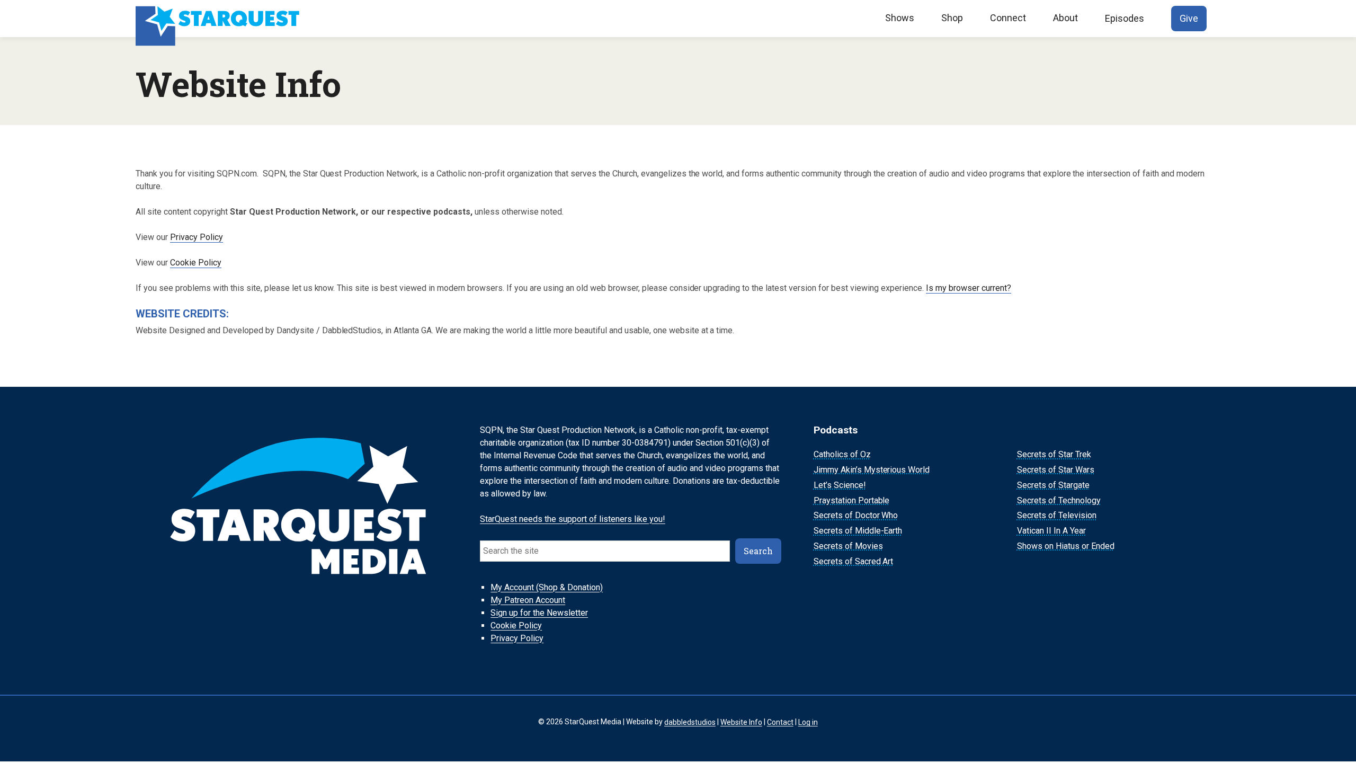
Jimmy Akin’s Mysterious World (872, 470)
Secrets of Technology (1059, 500)
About (1065, 17)
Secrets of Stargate (1053, 485)
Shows (899, 17)
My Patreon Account (527, 600)
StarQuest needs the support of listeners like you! (572, 519)
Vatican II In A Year (1051, 531)
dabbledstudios (690, 721)
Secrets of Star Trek (1054, 454)
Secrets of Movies (848, 546)
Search (758, 550)
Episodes (1124, 18)
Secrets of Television (1056, 516)
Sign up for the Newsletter (539, 613)
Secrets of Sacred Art (854, 561)
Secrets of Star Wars (1055, 470)
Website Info (741, 721)
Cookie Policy (195, 263)
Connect (1008, 17)
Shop (952, 17)
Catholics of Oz (842, 454)
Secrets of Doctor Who (856, 516)
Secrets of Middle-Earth (858, 531)
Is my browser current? (968, 288)
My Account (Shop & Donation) (546, 587)
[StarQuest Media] (219, 18)
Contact (780, 721)
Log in (808, 721)
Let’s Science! (840, 485)
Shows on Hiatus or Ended (1065, 546)
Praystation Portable (852, 500)
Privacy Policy (196, 237)
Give (1189, 18)
